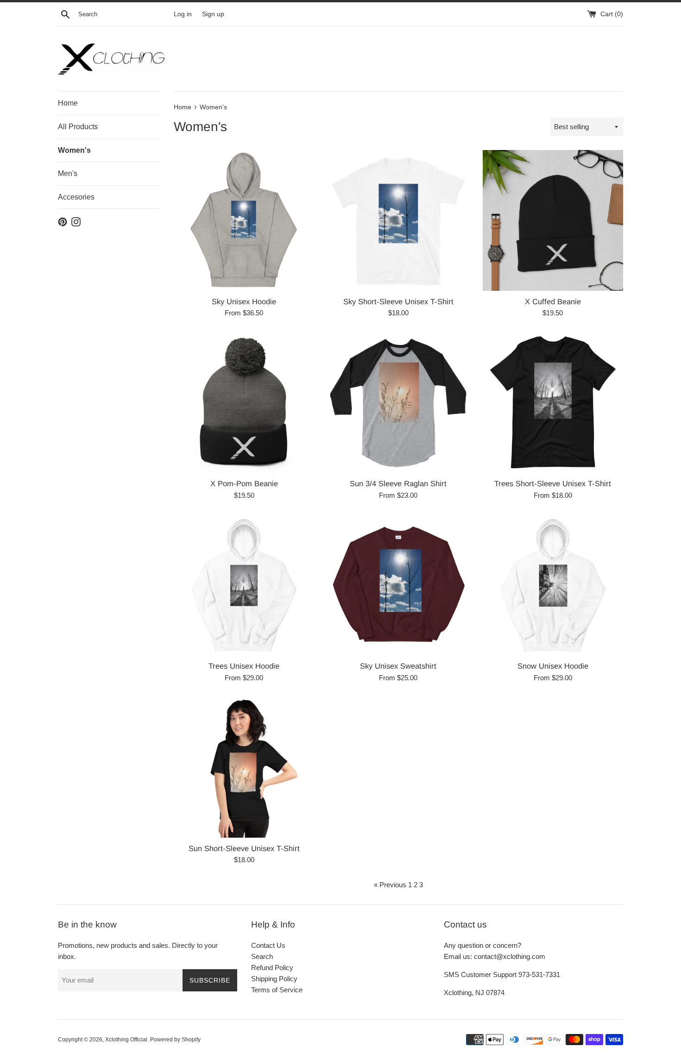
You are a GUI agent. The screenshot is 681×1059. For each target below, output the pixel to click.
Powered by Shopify (175, 1039)
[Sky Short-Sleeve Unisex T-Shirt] (398, 220)
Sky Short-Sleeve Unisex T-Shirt (398, 301)
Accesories (76, 197)
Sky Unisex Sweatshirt (398, 666)
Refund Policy (272, 967)
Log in (183, 14)
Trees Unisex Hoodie (243, 666)
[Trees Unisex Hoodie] (244, 585)
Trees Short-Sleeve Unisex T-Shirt (552, 483)
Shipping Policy (274, 979)
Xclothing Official (126, 1039)
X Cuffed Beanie (553, 301)
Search (262, 956)
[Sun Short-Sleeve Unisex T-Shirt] (244, 767)
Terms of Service (277, 990)
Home (68, 103)
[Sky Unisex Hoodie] (244, 220)
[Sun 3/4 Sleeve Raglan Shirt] (398, 402)
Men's (67, 173)
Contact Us (268, 945)
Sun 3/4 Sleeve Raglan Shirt (398, 483)
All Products (78, 127)
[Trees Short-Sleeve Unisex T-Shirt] (553, 402)
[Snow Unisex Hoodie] (553, 585)
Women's (74, 150)
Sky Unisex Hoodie (244, 301)
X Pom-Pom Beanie (244, 483)
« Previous (390, 885)
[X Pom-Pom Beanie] (244, 402)
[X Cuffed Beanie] (553, 220)
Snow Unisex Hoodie (552, 666)
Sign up (213, 14)
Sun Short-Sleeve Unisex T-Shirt (244, 848)
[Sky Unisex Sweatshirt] (398, 585)
